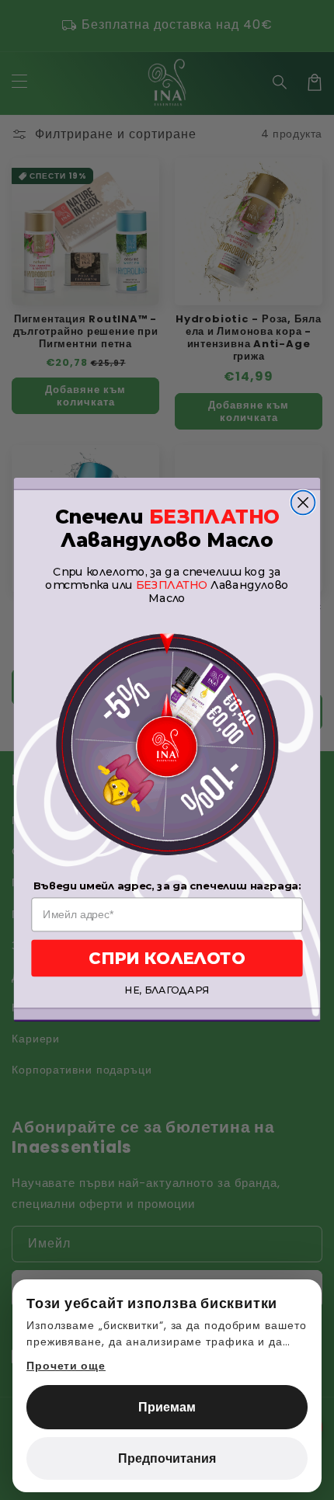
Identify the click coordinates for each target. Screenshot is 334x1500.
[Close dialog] (303, 503)
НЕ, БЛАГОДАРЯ (167, 991)
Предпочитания (167, 1458)
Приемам (167, 1407)
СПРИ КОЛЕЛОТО (167, 958)
